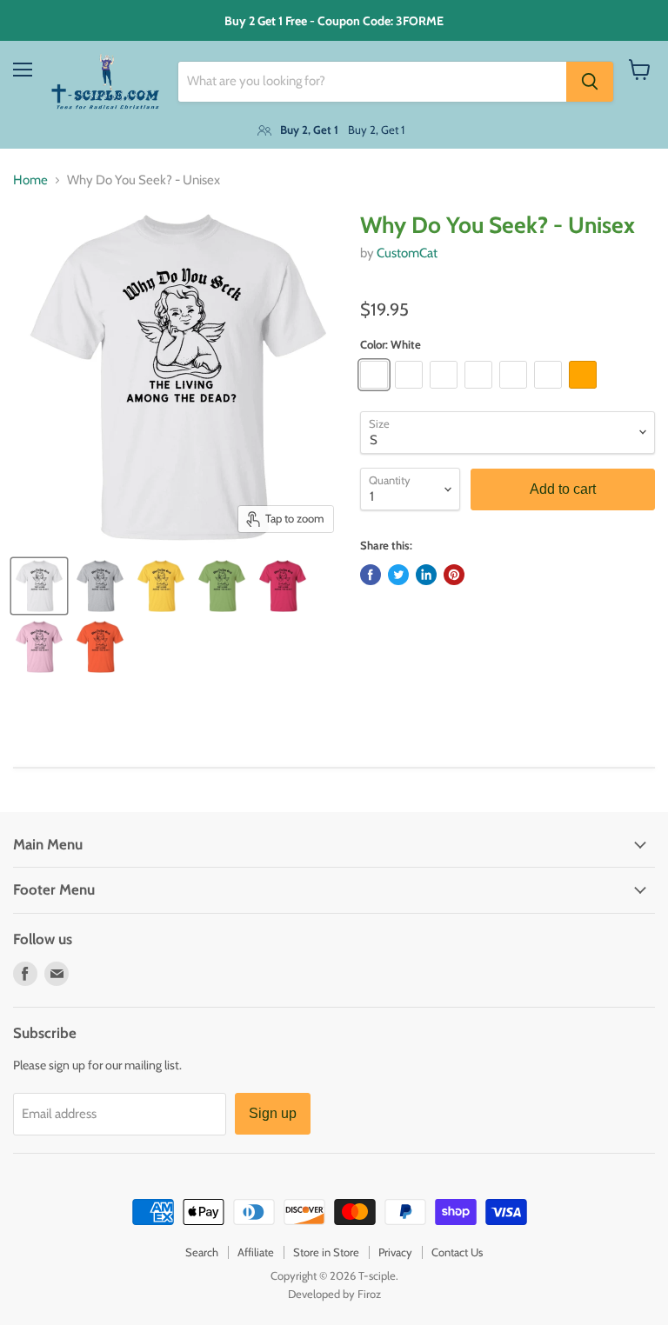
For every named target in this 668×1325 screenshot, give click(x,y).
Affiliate (255, 1252)
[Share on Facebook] (370, 574)
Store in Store (326, 1252)
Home (30, 180)
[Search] (589, 82)
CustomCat (407, 253)
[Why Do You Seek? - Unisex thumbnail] (39, 586)
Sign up (273, 1113)
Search (201, 1252)
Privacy (395, 1252)
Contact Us (457, 1252)
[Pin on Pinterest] (454, 574)
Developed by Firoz (334, 1294)
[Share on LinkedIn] (426, 574)
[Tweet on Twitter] (398, 574)
